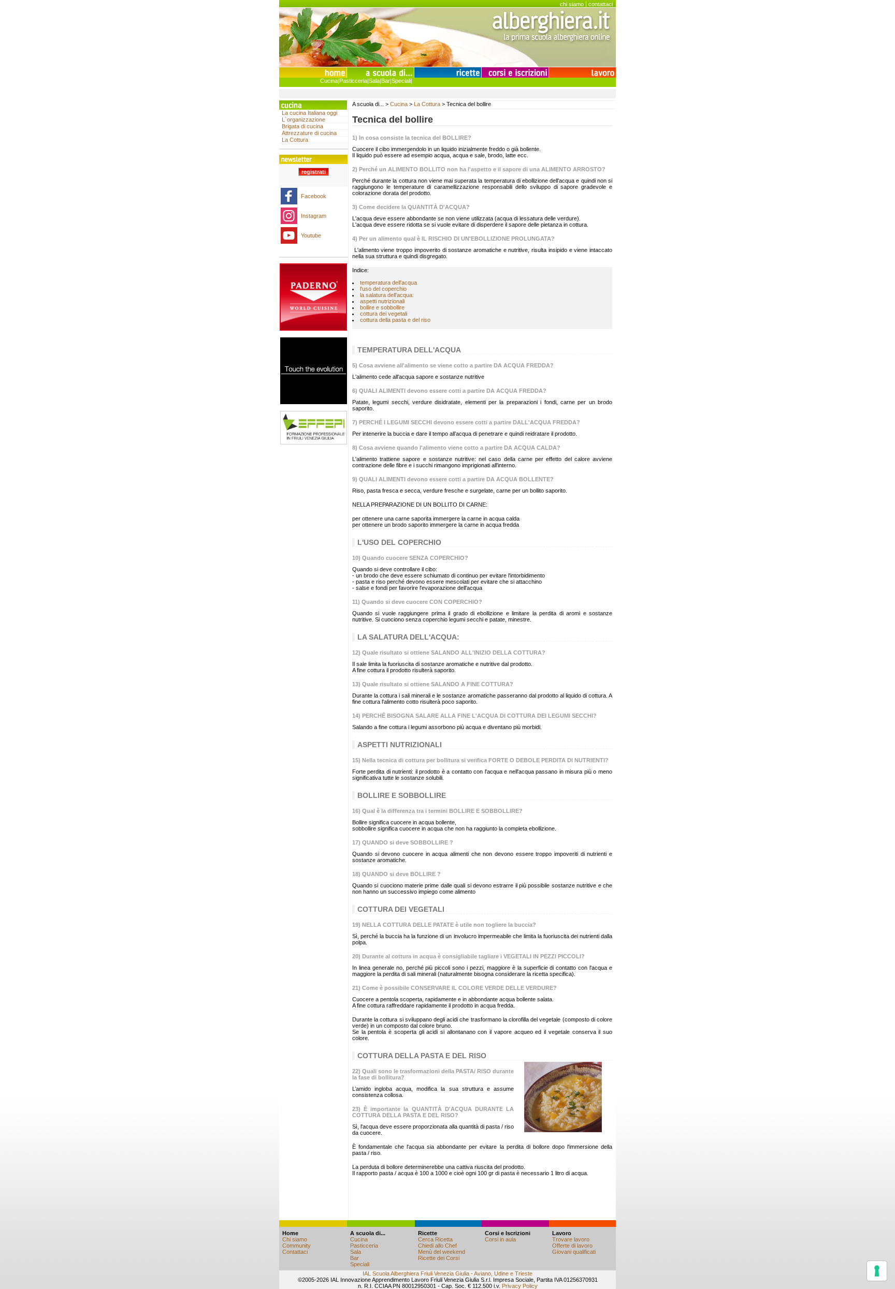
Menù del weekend (441, 1252)
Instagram (313, 216)
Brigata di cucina (302, 126)
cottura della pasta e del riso (395, 320)
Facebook (313, 196)
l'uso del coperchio (383, 289)
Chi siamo (294, 1239)
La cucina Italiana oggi (309, 113)
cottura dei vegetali (383, 313)
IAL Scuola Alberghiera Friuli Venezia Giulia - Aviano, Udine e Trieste (447, 1273)
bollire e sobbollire (382, 307)
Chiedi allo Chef (437, 1245)
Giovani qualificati (574, 1252)
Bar (385, 81)
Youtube (311, 235)
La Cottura (295, 140)
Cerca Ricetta (435, 1239)
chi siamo (572, 4)
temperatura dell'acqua (388, 282)
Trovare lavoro (570, 1239)
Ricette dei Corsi (438, 1258)
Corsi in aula (500, 1239)
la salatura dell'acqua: (387, 295)
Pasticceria (353, 81)
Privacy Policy (520, 1286)
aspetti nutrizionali (382, 301)
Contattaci (295, 1252)
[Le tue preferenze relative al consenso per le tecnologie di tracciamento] (877, 1271)
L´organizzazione (303, 119)
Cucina (329, 81)
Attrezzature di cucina (309, 133)
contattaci (600, 4)
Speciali (401, 81)
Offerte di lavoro (572, 1245)
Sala (374, 81)
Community (296, 1245)
